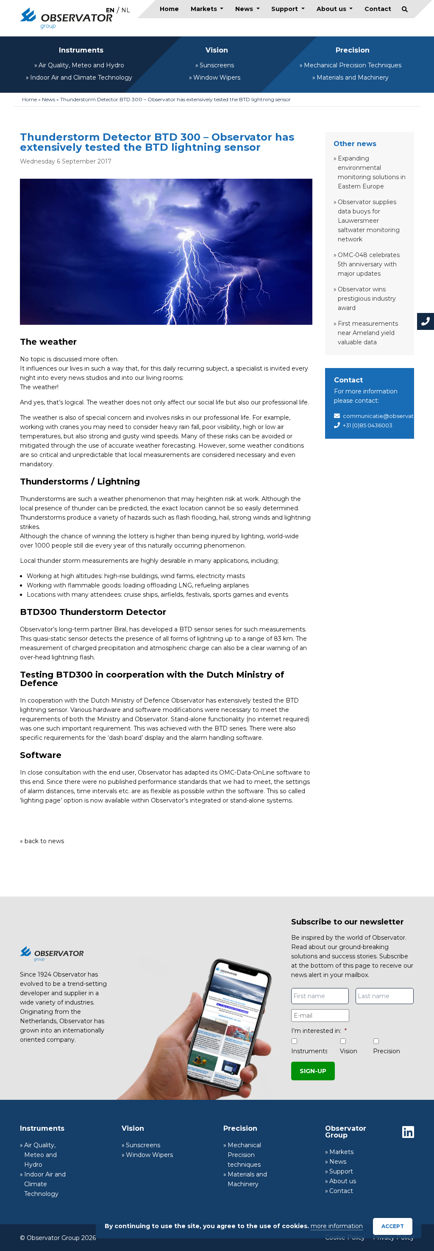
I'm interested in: (319, 1031)
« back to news (42, 841)
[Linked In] (408, 1132)
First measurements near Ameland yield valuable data (368, 333)
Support (285, 9)
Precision (353, 50)
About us (332, 9)
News (245, 9)
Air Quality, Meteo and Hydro (81, 65)
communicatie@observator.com (388, 415)
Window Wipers (216, 77)
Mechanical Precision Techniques (352, 65)
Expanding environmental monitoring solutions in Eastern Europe (372, 172)
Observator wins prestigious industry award (367, 298)
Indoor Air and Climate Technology (81, 77)
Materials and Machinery (353, 77)
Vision (217, 50)
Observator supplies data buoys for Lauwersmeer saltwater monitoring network (369, 220)
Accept (392, 1226)
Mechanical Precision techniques (244, 1154)
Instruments (81, 50)
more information (337, 1226)
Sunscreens (217, 65)
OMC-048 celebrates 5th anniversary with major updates (369, 264)
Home (169, 9)
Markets (205, 9)
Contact (377, 9)
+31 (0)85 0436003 (367, 425)
